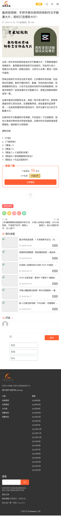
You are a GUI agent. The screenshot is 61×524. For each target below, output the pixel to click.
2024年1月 (36, 425)
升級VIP (34, 176)
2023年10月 (37, 437)
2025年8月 (36, 409)
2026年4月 (36, 405)
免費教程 (5, 405)
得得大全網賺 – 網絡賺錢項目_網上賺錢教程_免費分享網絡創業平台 (6, 4)
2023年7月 (36, 450)
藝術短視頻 (8, 206)
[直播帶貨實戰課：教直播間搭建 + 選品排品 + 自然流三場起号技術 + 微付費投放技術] (10, 255)
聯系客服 (5, 499)
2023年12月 (36, 429)
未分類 (4, 409)
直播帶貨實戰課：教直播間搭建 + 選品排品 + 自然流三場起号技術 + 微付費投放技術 (38, 252)
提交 (52, 337)
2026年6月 (36, 400)
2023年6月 (36, 454)
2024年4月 (36, 413)
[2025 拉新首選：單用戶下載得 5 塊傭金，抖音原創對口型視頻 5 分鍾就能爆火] (10, 280)
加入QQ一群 (6, 503)
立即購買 (30, 182)
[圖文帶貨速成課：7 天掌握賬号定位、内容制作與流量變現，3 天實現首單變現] (10, 242)
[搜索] (47, 4)
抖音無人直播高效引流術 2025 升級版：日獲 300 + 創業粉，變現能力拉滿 (38, 265)
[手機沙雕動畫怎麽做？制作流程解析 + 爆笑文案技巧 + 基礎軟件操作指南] (10, 293)
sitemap (20, 390)
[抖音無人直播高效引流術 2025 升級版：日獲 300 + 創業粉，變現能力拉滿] (10, 268)
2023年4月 (36, 462)
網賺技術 (5, 413)
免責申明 (12, 390)
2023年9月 (36, 441)
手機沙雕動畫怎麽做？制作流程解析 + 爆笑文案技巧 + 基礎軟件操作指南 (38, 290)
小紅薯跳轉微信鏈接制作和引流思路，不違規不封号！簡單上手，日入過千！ (16, 225)
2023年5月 (36, 458)
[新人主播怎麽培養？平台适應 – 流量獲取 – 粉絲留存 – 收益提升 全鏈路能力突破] (10, 306)
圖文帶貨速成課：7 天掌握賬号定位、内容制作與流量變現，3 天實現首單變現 (38, 239)
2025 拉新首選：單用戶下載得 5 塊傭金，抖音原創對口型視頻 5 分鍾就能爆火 (38, 277)
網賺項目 (5, 417)
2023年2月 (36, 470)
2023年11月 (36, 433)
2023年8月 (36, 445)
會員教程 (23, 22)
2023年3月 (36, 466)
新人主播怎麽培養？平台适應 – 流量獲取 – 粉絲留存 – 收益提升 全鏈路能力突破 (38, 303)
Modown (33, 511)
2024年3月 (36, 417)
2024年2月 (36, 421)
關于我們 (5, 390)
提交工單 (5, 494)
